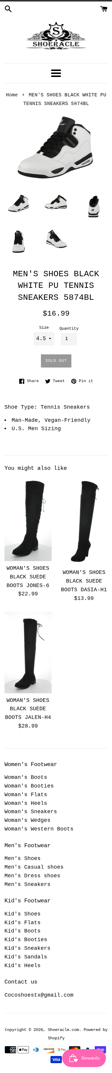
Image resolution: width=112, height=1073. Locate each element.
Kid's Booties (25, 940)
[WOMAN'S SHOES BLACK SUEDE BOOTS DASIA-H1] (84, 521)
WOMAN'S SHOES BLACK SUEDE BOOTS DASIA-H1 (84, 581)
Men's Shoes (22, 859)
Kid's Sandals (25, 957)
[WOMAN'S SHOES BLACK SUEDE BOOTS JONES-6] (28, 519)
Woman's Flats (25, 795)
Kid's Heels (22, 966)
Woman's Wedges (27, 820)
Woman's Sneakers (30, 812)
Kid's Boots (22, 931)
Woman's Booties (29, 786)
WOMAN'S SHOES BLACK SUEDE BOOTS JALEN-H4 (28, 709)
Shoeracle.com (63, 1029)
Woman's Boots (25, 777)
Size (44, 327)
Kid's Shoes (22, 914)
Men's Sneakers (27, 884)
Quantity (69, 328)
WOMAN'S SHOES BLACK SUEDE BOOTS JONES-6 (28, 577)
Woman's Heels (25, 803)
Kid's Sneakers (27, 948)
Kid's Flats (22, 923)
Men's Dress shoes (32, 876)
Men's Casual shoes (34, 867)
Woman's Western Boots (38, 829)
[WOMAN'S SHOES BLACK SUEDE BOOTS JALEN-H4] (28, 652)
